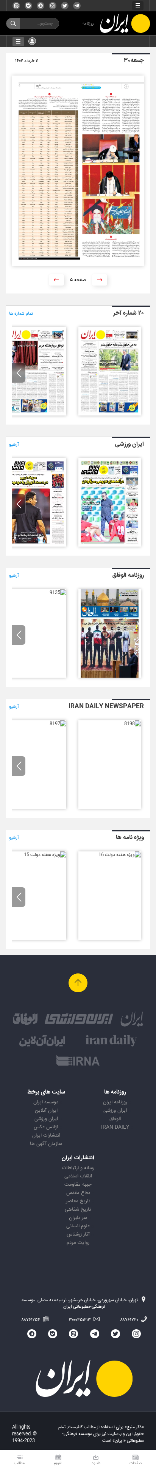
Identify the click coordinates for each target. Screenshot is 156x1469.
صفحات (135, 1463)
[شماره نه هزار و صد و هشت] (109, 414)
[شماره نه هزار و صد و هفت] (35, 414)
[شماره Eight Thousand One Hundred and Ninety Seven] (58, 724)
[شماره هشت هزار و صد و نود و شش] (35, 545)
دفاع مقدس (78, 1193)
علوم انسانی (78, 1226)
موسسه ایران (46, 1102)
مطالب (19, 1463)
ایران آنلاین (46, 1110)
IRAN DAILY (115, 1127)
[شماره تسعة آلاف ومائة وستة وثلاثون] (109, 676)
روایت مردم (78, 1243)
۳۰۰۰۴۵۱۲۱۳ (80, 1320)
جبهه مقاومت (78, 1184)
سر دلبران (78, 1218)
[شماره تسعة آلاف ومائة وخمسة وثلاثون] (58, 592)
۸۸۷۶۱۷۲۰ (129, 1320)
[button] (18, 373)
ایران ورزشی (115, 1110)
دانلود (96, 1463)
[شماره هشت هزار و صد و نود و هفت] (109, 545)
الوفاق (115, 1119)
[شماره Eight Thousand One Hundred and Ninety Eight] (132, 724)
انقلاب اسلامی (78, 1176)
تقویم (58, 1463)
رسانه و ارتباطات (78, 1168)
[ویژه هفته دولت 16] (119, 855)
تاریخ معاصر (78, 1201)
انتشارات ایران (46, 1135)
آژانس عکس (46, 1127)
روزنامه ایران (115, 1102)
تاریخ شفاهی (78, 1209)
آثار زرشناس (78, 1234)
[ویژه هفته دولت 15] (45, 855)
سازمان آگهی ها (46, 1144)
